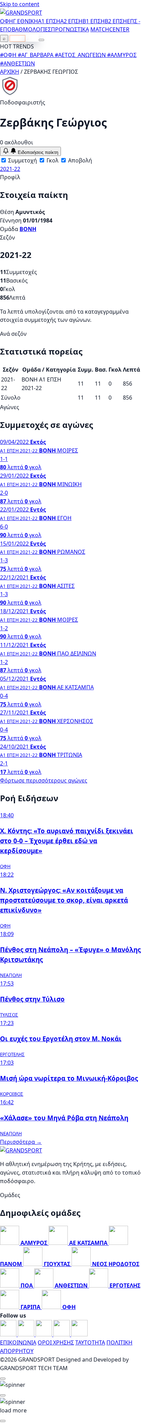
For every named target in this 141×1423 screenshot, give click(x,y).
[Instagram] (27, 1334)
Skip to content (19, 4)
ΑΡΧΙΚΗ (9, 71)
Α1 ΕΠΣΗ (49, 21)
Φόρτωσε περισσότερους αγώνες (43, 780)
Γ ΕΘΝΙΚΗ (25, 21)
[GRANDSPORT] (21, 12)
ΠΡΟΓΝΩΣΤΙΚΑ (70, 29)
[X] (62, 1334)
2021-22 (10, 169)
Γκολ (52, 160)
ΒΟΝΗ (28, 229)
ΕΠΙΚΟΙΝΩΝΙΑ (18, 1342)
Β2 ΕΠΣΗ (116, 21)
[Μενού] (41, 40)
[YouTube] (44, 1334)
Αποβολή (79, 160)
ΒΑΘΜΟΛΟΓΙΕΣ (31, 29)
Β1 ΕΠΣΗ (93, 21)
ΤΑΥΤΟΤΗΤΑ (90, 1342)
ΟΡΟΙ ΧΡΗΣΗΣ (56, 1342)
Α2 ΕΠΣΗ (71, 21)
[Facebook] (9, 1334)
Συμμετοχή (22, 160)
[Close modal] (2, 1379)
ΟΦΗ (6, 21)
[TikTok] (79, 1334)
